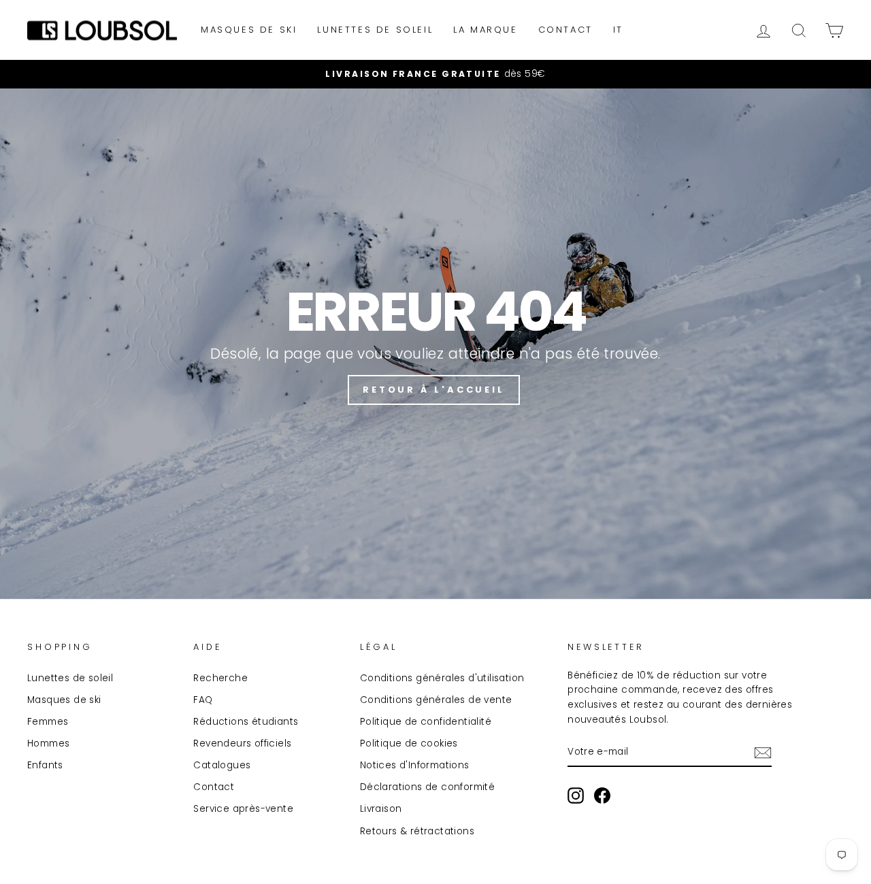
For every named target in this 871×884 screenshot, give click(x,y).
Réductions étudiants (245, 721)
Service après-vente (243, 808)
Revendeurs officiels (242, 743)
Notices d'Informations (415, 765)
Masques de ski (249, 29)
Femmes (47, 721)
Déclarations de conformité (427, 787)
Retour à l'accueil (434, 389)
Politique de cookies (409, 743)
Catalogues (221, 765)
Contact (565, 29)
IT (618, 29)
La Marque (485, 29)
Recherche (220, 678)
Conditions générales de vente (436, 699)
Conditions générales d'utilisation (442, 678)
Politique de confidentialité (425, 721)
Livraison (381, 808)
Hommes (48, 743)
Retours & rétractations (417, 831)
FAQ (202, 699)
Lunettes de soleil (375, 29)
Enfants (45, 765)
